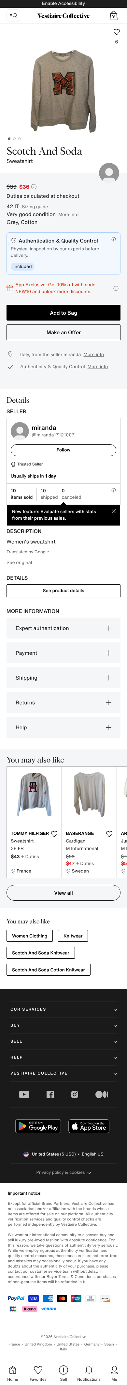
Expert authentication (42, 628)
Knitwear (73, 936)
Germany (92, 1344)
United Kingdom (38, 1344)
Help (21, 727)
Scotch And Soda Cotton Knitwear (48, 970)
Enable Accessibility (63, 3)
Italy (63, 1349)
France (14, 1344)
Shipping (26, 678)
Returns (25, 702)
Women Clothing (29, 936)
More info (68, 214)
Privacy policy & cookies (60, 1172)
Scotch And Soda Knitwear (40, 953)
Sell (16, 1041)
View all (63, 893)
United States (68, 1344)
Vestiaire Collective (39, 1073)
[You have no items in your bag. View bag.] (113, 15)
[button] (113, 15)
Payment (26, 653)
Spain (109, 1344)
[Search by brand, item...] (13, 15)
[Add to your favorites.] (54, 834)
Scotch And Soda (44, 152)
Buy (15, 1025)
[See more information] (115, 288)
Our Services (28, 1009)
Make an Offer (64, 332)
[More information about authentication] (114, 239)
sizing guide (35, 206)
